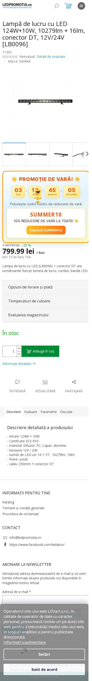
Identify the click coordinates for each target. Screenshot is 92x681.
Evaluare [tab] (30, 413)
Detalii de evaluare (51, 56)
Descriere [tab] (13, 413)
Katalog (8, 504)
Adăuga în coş (43, 353)
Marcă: (19, 61)
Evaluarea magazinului (28, 316)
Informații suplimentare (25, 642)
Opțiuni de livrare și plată (30, 289)
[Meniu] (81, 6)
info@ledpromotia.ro (25, 539)
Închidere (37, 379)
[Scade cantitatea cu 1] (19, 356)
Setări (44, 654)
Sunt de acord (44, 669)
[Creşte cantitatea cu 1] (19, 350)
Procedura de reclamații (20, 516)
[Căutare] (56, 6)
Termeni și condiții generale (23, 510)
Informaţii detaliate (16, 365)
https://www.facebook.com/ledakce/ (37, 546)
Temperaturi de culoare (29, 302)
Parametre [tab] (49, 413)
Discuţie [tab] (66, 413)
